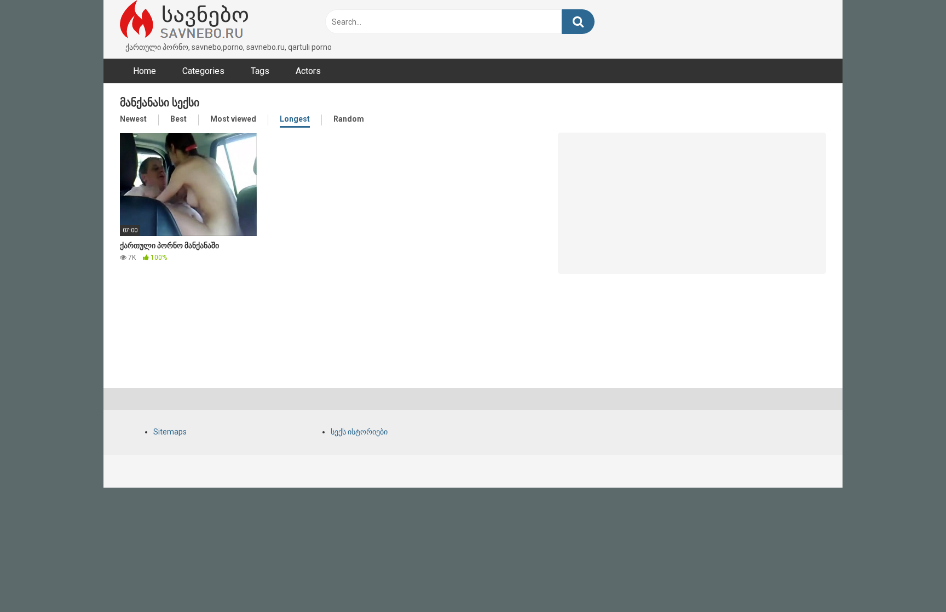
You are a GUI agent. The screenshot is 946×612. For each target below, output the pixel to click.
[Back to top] (909, 579)
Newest (133, 119)
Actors (308, 71)
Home (144, 71)
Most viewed (233, 119)
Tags (260, 71)
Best (178, 119)
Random (348, 119)
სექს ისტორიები (359, 431)
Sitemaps (170, 431)
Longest (295, 119)
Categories (203, 71)
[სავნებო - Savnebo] (184, 21)
